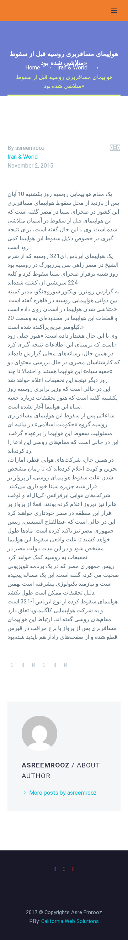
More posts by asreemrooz (63, 792)
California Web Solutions (70, 921)
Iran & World (22, 156)
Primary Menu (114, 10)
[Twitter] (23, 665)
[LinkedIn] (55, 665)
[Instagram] (64, 869)
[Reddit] (65, 665)
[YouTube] (73, 869)
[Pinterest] (33, 665)
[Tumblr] (44, 665)
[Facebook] (12, 665)
